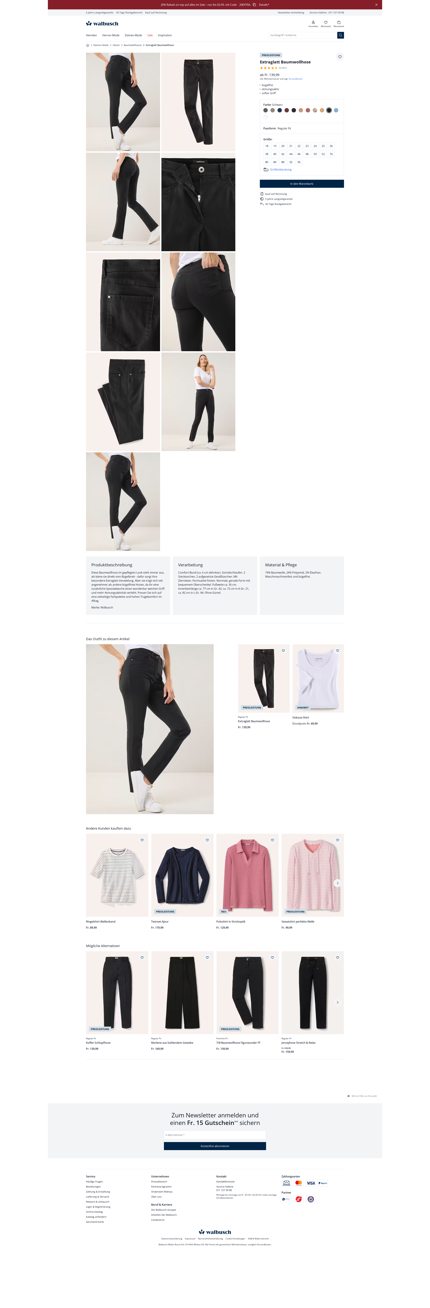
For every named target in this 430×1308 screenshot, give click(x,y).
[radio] (265, 110)
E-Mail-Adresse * (175, 1135)
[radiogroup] (302, 111)
